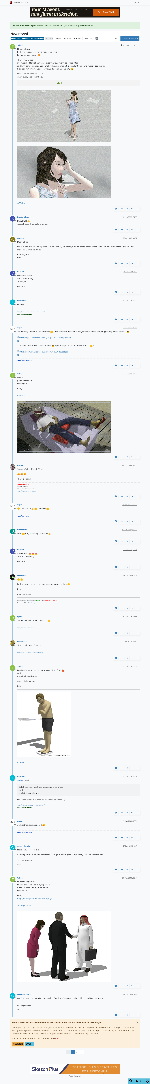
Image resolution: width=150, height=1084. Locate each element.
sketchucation (20, 2)
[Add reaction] (115, 209)
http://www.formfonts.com (26, 491)
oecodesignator (24, 846)
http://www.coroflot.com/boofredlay (30, 653)
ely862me (21, 575)
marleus (20, 465)
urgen (19, 328)
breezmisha (22, 530)
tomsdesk (21, 301)
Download (85, 26)
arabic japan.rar (24, 905)
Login (29, 1044)
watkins (20, 238)
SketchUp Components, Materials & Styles (28, 38)
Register (18, 1044)
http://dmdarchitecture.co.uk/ (27, 628)
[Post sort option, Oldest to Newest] (116, 38)
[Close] (137, 1022)
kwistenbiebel (23, 217)
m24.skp (21, 762)
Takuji (19, 45)
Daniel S (20, 272)
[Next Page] (81, 1052)
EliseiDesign (32, 603)
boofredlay (21, 641)
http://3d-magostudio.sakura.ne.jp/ (33, 899)
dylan (19, 617)
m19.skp (21, 395)
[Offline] (13, 329)
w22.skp (21, 203)
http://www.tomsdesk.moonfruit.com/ (30, 312)
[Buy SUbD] (75, 1069)
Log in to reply (130, 38)
